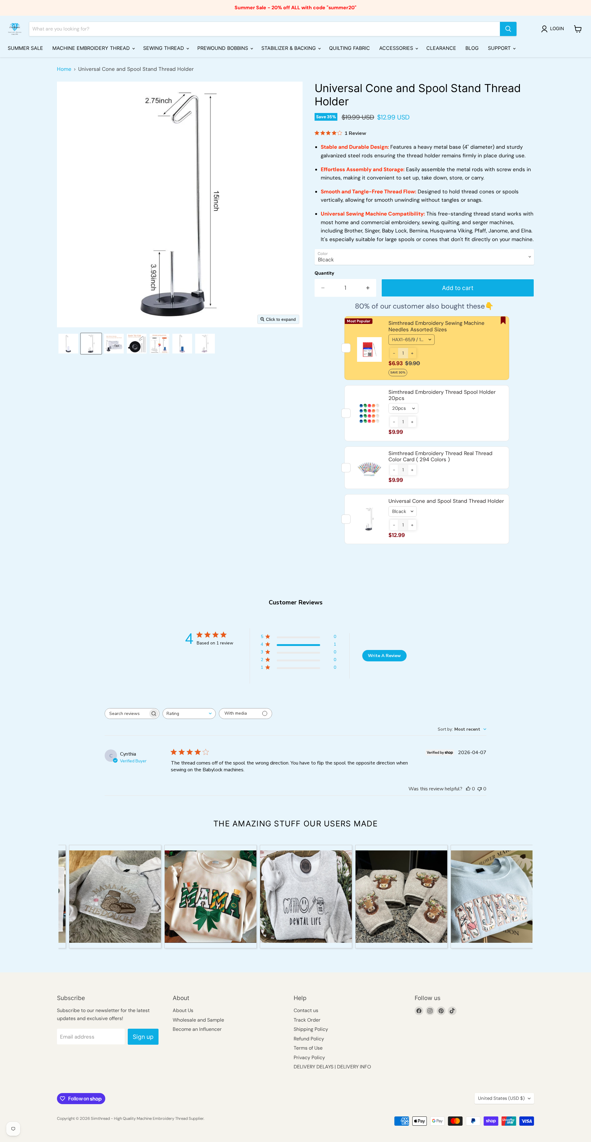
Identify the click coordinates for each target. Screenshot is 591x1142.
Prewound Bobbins (223, 48)
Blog (472, 48)
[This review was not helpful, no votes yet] (479, 788)
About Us (183, 1010)
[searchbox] (126, 713)
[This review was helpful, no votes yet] (468, 788)
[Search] (508, 29)
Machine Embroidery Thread (91, 48)
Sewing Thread (164, 48)
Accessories (397, 48)
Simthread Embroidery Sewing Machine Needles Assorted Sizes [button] (436, 326)
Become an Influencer (197, 1029)
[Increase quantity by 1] (368, 288)
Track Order (307, 1020)
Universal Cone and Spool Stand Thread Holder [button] (446, 501)
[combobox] (189, 713)
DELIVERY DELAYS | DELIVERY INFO (332, 1066)
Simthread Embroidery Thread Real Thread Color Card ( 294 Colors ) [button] (440, 456)
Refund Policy (309, 1038)
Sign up (143, 1036)
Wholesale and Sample (198, 1020)
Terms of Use (308, 1048)
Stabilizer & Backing (289, 48)
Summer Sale (25, 48)
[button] (553, 29)
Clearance (441, 48)
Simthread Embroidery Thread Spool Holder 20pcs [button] (442, 395)
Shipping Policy (311, 1029)
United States (501, 1098)
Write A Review (384, 656)
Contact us (306, 1010)
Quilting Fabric (349, 48)
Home (64, 69)
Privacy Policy (309, 1057)
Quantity (324, 273)
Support (500, 48)
